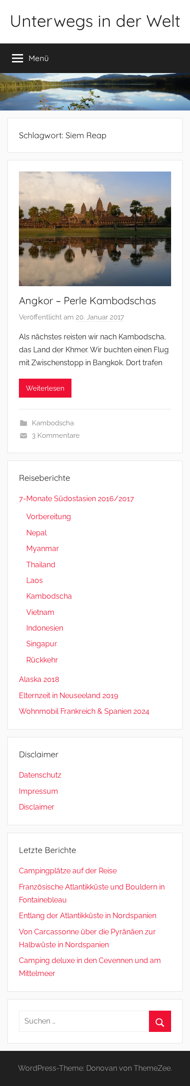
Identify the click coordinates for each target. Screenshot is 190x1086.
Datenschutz (40, 775)
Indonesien (44, 628)
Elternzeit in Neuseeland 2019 (68, 695)
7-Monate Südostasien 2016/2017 (76, 498)
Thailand (40, 564)
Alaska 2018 (39, 679)
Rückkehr (42, 660)
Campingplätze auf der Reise (68, 870)
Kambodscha (53, 423)
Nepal (36, 532)
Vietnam (40, 612)
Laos (34, 580)
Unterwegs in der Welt (95, 20)
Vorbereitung (48, 516)
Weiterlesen (45, 388)
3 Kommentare (56, 435)
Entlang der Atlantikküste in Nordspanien (87, 915)
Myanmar (42, 548)
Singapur (41, 643)
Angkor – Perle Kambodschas (87, 300)
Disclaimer (36, 807)
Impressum (38, 791)
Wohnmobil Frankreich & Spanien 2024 (84, 711)
